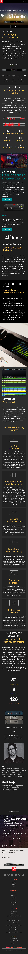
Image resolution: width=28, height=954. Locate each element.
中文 (14, 886)
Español (14, 882)
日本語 (14, 884)
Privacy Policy (14, 911)
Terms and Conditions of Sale (14, 915)
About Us (14, 893)
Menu (15, 26)
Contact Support (14, 940)
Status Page (14, 943)
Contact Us (14, 895)
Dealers (14, 900)
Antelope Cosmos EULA (14, 922)
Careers (14, 897)
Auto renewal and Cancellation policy (14, 925)
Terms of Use (14, 913)
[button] (26, 1)
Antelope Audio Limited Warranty (14, 932)
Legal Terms (14, 908)
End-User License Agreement (14, 920)
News (14, 904)
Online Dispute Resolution (14, 929)
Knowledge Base (14, 938)
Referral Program (14, 902)
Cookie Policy (14, 918)
